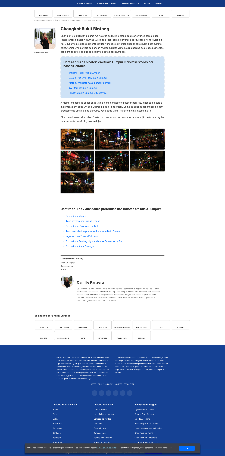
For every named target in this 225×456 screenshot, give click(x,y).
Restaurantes (141, 15)
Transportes (122, 338)
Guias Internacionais (107, 3)
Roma (55, 409)
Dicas (161, 15)
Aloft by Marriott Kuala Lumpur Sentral (90, 82)
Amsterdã (57, 423)
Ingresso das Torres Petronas (82, 236)
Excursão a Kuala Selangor (80, 246)
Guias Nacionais (84, 3)
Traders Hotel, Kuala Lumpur (84, 72)
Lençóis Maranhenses (104, 414)
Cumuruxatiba (100, 409)
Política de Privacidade (106, 448)
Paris (55, 414)
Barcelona (57, 428)
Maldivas (98, 423)
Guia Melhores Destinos (59, 3)
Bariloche (57, 437)
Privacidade (129, 384)
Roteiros (180, 327)
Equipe (101, 384)
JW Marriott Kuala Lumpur (83, 88)
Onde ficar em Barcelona (146, 437)
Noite (83, 338)
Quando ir (43, 15)
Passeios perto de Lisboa (146, 423)
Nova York (57, 442)
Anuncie (109, 384)
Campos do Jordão (102, 419)
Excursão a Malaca (76, 216)
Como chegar (62, 15)
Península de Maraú (103, 437)
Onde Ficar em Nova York (146, 442)
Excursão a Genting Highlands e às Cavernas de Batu (95, 241)
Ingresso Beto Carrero (145, 409)
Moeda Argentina (142, 419)
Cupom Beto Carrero (144, 414)
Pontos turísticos (121, 15)
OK (187, 448)
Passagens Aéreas (130, 3)
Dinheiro (43, 338)
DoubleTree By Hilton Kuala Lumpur (88, 78)
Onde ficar (82, 15)
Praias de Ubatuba (102, 442)
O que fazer (102, 15)
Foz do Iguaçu (100, 428)
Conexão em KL (63, 338)
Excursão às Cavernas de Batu (82, 226)
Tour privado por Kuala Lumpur (83, 221)
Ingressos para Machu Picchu (148, 428)
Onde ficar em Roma (144, 433)
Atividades (102, 338)
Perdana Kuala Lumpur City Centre (88, 93)
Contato (159, 3)
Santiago (57, 433)
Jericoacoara (99, 433)
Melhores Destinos (141, 350)
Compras (141, 338)
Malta (55, 419)
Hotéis (147, 3)
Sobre (93, 384)
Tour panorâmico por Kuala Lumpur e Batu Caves (93, 231)
